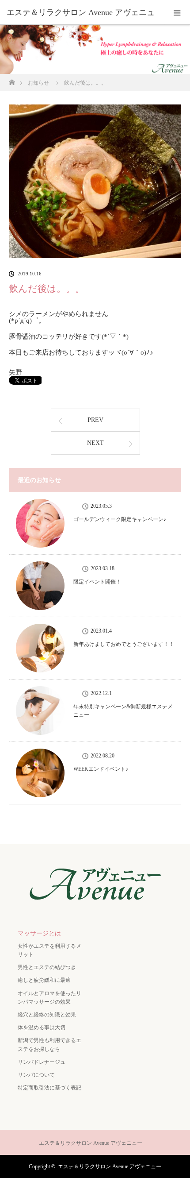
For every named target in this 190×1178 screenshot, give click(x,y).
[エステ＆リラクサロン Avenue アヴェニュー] (95, 905)
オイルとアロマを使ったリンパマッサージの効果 (49, 997)
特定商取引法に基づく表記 (49, 1088)
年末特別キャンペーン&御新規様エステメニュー (123, 710)
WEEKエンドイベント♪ (100, 769)
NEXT (95, 443)
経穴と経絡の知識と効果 (47, 1015)
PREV (95, 420)
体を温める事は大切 (41, 1027)
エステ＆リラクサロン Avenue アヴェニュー (109, 1166)
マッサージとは (39, 933)
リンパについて (36, 1075)
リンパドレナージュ (41, 1062)
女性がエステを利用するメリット (49, 950)
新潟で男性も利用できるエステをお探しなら (49, 1044)
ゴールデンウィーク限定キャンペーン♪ (119, 519)
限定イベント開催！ (97, 582)
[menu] (177, 12)
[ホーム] (12, 80)
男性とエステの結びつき (47, 967)
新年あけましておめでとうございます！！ (123, 644)
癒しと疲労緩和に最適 (44, 980)
